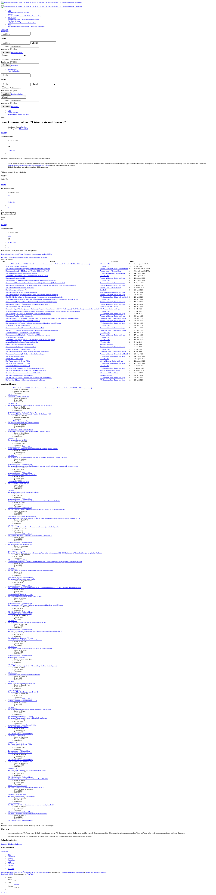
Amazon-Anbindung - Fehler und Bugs (112, 278)
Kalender (14, 844)
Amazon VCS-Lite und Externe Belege (18, 325)
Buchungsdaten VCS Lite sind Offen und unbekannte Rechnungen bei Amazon (31, 280)
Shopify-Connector (106, 375)
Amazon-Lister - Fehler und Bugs (110, 271)
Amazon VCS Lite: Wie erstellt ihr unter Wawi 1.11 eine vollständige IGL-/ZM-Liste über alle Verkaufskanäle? (42, 318)
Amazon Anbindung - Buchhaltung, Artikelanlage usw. (23, 332)
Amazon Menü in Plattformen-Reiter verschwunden (22, 342)
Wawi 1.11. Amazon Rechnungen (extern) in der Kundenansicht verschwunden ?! (33, 330)
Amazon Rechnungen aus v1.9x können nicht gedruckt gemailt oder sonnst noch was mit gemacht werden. (41, 285)
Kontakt (19, 844)
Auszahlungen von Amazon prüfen (18, 306)
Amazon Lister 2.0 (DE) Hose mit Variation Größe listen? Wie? (27, 271)
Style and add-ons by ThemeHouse (73, 872)
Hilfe (9, 844)
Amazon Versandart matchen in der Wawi (20, 287)
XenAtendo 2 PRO (7, 874)
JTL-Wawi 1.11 (105, 264)
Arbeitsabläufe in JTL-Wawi (109, 306)
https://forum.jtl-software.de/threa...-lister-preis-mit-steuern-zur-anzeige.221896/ (26, 254)
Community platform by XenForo (21, 872)
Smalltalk (103, 290)
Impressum (11, 863)
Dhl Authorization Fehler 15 (16, 356)
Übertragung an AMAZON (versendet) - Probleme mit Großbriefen (28, 313)
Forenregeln (11, 856)
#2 (8, 207)
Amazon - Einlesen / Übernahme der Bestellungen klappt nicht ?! (28, 304)
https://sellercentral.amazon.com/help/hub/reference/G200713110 (28, 165)
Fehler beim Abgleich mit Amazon (16, 266)
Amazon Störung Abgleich (15, 278)
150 (9, 195)
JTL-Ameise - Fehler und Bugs (110, 309)
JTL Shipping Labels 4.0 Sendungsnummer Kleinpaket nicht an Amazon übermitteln (34, 297)
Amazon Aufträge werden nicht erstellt (19, 316)
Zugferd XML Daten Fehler (14, 359)
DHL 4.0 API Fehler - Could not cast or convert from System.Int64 (29, 377)
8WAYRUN (30, 874)
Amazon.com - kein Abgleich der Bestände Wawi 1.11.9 (25, 328)
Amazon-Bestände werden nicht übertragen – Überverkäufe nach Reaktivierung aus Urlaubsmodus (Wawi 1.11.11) (41, 299)
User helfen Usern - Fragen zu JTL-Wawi (113, 318)
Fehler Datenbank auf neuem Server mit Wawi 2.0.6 (23, 373)
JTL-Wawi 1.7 (104, 337)
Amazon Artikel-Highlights (14, 337)
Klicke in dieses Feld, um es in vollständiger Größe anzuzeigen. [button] (28, 167)
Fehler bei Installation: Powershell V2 (18, 366)
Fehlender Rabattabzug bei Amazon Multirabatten (23, 321)
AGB (9, 862)
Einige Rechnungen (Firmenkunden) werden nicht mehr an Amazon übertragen (32, 295)
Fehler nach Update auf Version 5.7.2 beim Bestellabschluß (26, 370)
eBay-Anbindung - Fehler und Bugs (111, 361)
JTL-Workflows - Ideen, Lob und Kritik (112, 273)
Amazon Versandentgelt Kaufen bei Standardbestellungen (25, 354)
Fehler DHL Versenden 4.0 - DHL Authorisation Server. (25, 368)
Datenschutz (11, 860)
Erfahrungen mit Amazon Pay (16, 290)
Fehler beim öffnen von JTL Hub (18, 363)
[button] (2, 5)
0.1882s (16, 884)
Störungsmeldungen (106, 344)
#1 (8, 155)
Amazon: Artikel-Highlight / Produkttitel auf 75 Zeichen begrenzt (28, 335)
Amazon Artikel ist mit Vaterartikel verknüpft (21, 292)
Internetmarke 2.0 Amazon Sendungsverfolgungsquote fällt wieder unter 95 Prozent (33, 323)
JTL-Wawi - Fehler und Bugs (109, 373)
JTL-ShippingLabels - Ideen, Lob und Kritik (114, 297)
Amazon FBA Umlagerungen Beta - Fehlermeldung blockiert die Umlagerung (30, 340)
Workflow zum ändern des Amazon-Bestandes (21, 273)
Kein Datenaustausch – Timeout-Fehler (19, 375)
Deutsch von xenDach (96, 872)
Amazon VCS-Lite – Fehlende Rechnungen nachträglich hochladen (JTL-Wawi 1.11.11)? (35, 283)
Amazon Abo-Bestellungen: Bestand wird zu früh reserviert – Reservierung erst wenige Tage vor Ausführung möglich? (43, 311)
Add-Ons (46, 872)
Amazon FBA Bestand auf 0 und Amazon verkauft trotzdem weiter (27, 276)
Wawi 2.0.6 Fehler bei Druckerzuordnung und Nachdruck (25, 380)
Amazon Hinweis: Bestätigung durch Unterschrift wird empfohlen (28, 268)
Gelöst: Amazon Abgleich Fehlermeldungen (19, 344)
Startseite (4, 844)
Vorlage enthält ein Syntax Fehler (18, 361)
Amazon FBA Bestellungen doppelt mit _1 (21, 347)
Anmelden (4, 851)
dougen (3, 184)
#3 (8, 247)
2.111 (9, 143)
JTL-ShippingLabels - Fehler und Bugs (112, 313)
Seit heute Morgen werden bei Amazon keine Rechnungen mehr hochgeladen (31, 302)
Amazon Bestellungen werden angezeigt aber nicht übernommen (27, 351)
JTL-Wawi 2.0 (104, 266)
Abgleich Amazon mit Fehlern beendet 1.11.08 (20, 349)
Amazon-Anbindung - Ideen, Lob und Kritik (114, 268)
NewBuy (24, 127)
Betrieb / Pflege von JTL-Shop (110, 370)
